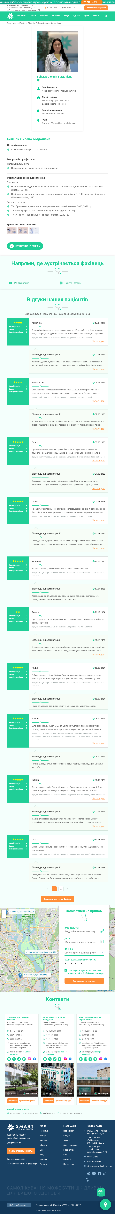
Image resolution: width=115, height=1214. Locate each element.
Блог (65, 1155)
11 (41, 80)
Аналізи (44, 16)
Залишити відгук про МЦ (21, 1151)
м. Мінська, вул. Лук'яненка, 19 (20, 5)
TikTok (104, 1173)
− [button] (4, 916)
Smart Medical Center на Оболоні (18, 1018)
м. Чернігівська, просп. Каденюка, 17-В (23, 10)
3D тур (13, 1094)
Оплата (43, 1164)
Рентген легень (73, 283)
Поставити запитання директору (22, 1164)
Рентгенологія (21, 283)
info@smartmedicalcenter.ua (71, 1113)
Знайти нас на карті (105, 1204)
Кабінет (96, 16)
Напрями (21, 16)
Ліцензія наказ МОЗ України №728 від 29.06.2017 (58, 1205)
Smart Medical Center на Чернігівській (90, 1018)
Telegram (19, 1058)
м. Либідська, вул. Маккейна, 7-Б (21, 8)
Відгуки (76, 16)
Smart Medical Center (16, 23)
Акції (66, 16)
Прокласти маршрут (27, 1101)
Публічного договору (93, 973)
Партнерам (68, 1164)
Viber (14, 1058)
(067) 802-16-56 (14, 1143)
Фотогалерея (31, 1094)
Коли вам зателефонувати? (68, 960)
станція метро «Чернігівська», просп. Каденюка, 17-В (97, 1149)
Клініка (69, 949)
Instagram (29, 1058)
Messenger (24, 1058)
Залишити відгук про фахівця (57, 899)
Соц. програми (70, 1145)
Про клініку (68, 1131)
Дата (67, 938)
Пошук (106, 16)
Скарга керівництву (16, 1159)
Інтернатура (68, 1150)
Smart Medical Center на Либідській (54, 1018)
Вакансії (67, 1159)
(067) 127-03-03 (68, 8)
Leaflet (99, 991)
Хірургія (56, 16)
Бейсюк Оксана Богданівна (48, 23)
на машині (14, 1054)
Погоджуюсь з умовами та (86, 972)
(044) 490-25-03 (16, 1039)
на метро (26, 1052)
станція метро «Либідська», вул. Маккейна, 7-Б (95, 1140)
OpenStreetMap (108, 991)
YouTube (94, 1173)
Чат (8, 1058)
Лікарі (33, 16)
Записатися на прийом (96, 8)
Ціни (86, 16)
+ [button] (4, 912)
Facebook (34, 1058)
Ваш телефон (72, 928)
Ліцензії (66, 1140)
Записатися (12, 1101)
